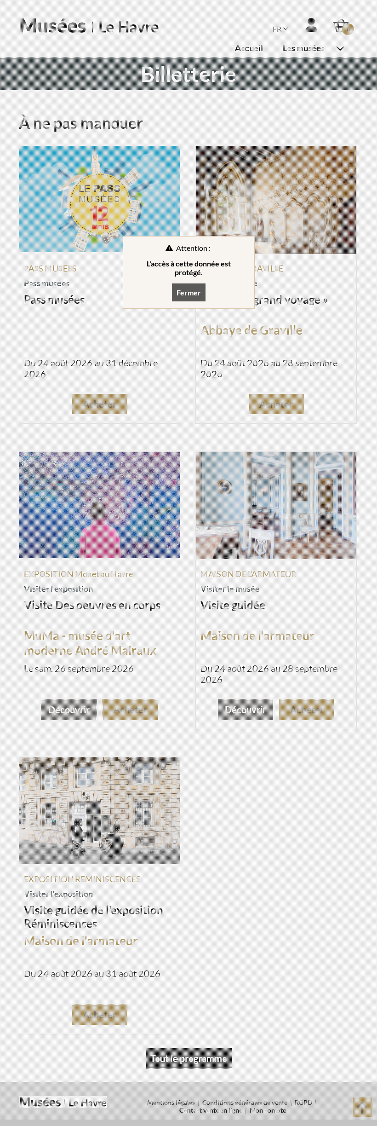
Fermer (189, 292)
